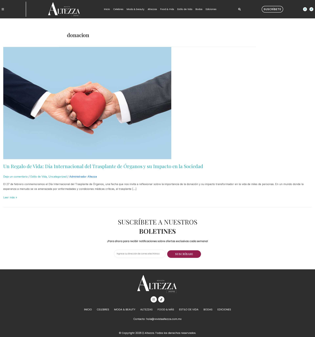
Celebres (118, 9)
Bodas (199, 9)
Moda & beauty (135, 9)
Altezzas (152, 9)
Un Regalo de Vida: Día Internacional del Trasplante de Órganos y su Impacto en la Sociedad (103, 166)
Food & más (167, 9)
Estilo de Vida (184, 9)
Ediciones (211, 9)
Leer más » (10, 197)
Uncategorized (57, 176)
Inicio (107, 9)
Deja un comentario (15, 176)
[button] (239, 9)
